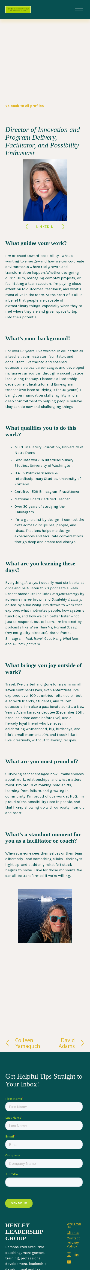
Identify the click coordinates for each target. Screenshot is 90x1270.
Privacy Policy (73, 1244)
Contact (73, 1238)
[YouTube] (69, 1262)
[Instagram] (69, 1254)
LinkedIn (45, 227)
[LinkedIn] (76, 1254)
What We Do (74, 1225)
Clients (73, 1233)
